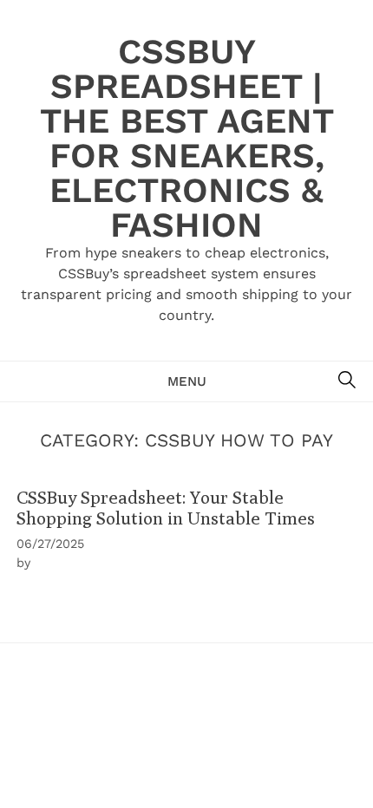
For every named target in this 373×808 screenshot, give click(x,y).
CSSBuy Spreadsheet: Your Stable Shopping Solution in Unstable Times (165, 507)
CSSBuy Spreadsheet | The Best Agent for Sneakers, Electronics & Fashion (187, 138)
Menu (186, 381)
